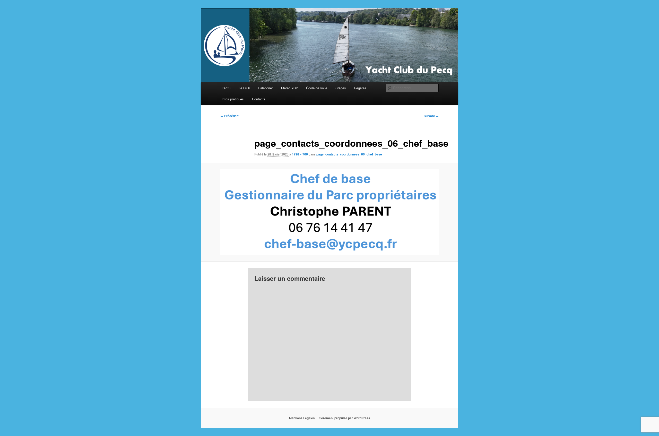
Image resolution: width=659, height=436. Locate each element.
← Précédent (229, 116)
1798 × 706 (300, 154)
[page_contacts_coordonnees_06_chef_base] (329, 212)
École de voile (316, 87)
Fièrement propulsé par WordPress (344, 418)
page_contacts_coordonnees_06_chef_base (349, 154)
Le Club (244, 87)
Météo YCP (289, 87)
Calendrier (265, 87)
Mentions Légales (302, 418)
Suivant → (431, 116)
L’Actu (226, 87)
